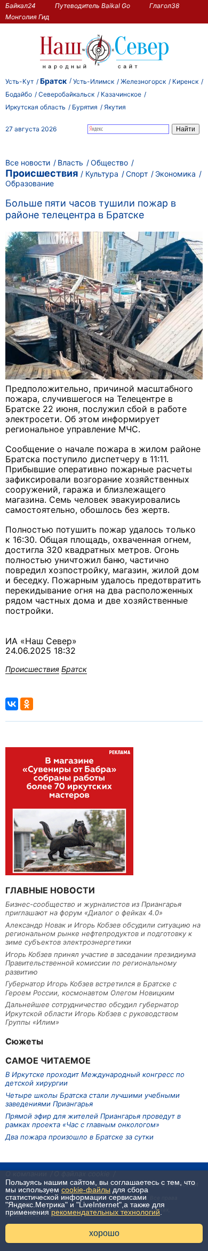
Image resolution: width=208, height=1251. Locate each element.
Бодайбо (18, 94)
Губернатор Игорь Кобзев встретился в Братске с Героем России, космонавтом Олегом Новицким (91, 987)
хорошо (104, 1233)
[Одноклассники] (26, 704)
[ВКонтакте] (11, 704)
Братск (53, 80)
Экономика (175, 173)
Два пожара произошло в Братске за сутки (79, 1137)
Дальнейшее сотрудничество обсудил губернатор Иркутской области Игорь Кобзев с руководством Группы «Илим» (92, 1013)
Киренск (185, 81)
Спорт (137, 173)
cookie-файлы (85, 1189)
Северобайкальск (66, 94)
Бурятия (85, 107)
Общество (109, 162)
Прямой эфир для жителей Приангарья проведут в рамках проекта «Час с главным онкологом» (93, 1120)
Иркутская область (35, 107)
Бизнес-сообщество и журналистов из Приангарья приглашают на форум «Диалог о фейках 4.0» (93, 908)
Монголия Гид (27, 17)
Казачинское (121, 94)
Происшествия (41, 173)
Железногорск (143, 81)
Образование (29, 183)
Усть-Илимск (93, 81)
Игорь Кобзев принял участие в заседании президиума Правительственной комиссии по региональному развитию (100, 963)
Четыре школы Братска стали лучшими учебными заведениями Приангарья (92, 1099)
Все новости (27, 162)
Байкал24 (20, 6)
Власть (70, 162)
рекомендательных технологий (105, 1212)
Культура (101, 173)
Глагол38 (164, 6)
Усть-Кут (19, 81)
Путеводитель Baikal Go (92, 6)
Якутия (115, 107)
